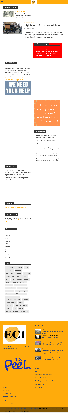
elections (15, 282)
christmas (19, 267)
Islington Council (10, 294)
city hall (27, 267)
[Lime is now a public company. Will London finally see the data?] (38, 357)
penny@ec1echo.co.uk (45, 374)
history (25, 288)
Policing (21, 302)
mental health (16, 297)
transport (20, 308)
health (19, 288)
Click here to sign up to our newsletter (15, 207)
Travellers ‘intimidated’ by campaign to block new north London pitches (47, 136)
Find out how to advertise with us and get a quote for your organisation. (18, 221)
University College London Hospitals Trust (17, 311)
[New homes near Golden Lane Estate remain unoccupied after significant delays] (38, 350)
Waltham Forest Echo (44, 408)
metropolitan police (11, 299)
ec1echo (44, 384)
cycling (13, 279)
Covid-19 (19, 276)
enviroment (23, 282)
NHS (19, 299)
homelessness (10, 291)
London (24, 294)
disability (19, 279)
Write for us (6, 390)
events (7, 288)
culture (7, 279)
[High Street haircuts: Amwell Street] (12, 28)
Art (6, 267)
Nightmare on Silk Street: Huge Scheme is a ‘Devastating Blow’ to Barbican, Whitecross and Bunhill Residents (53, 344)
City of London (9, 270)
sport (14, 308)
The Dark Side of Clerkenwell (50, 337)
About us (5, 387)
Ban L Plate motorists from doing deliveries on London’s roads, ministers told (47, 142)
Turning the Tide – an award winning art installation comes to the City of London (47, 159)
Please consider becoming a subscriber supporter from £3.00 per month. (16, 79)
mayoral (8, 297)
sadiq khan (18, 305)
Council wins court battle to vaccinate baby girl (52, 332)
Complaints (6, 400)
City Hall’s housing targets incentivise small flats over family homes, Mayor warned (48, 148)
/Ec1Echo (44, 378)
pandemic (25, 299)
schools (25, 305)
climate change (10, 273)
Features (17, 12)
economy (26, 279)
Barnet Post (16, 411)
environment (9, 285)
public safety (9, 305)
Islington (24, 291)
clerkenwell (18, 270)
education (8, 282)
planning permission (11, 302)
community (19, 273)
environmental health (20, 285)
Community (45, 335)
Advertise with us (7, 393)
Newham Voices (26, 411)
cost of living (27, 273)
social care (8, 308)
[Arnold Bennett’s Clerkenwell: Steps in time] (8, 13)
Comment (45, 341)
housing (18, 291)
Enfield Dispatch (54, 408)
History (22, 12)
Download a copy (8, 403)
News (43, 330)
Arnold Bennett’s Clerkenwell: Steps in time (23, 14)
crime (25, 276)
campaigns (12, 267)
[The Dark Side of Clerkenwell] (38, 337)
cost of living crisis (10, 276)
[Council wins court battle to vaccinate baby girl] (38, 331)
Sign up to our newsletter (10, 397)
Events (51, 335)
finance (13, 288)
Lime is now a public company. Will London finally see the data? (51, 358)
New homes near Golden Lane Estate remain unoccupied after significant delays (52, 352)
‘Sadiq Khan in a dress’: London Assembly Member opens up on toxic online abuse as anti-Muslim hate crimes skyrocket (48, 153)
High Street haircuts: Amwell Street (42, 25)
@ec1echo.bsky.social (46, 381)
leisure (18, 294)
